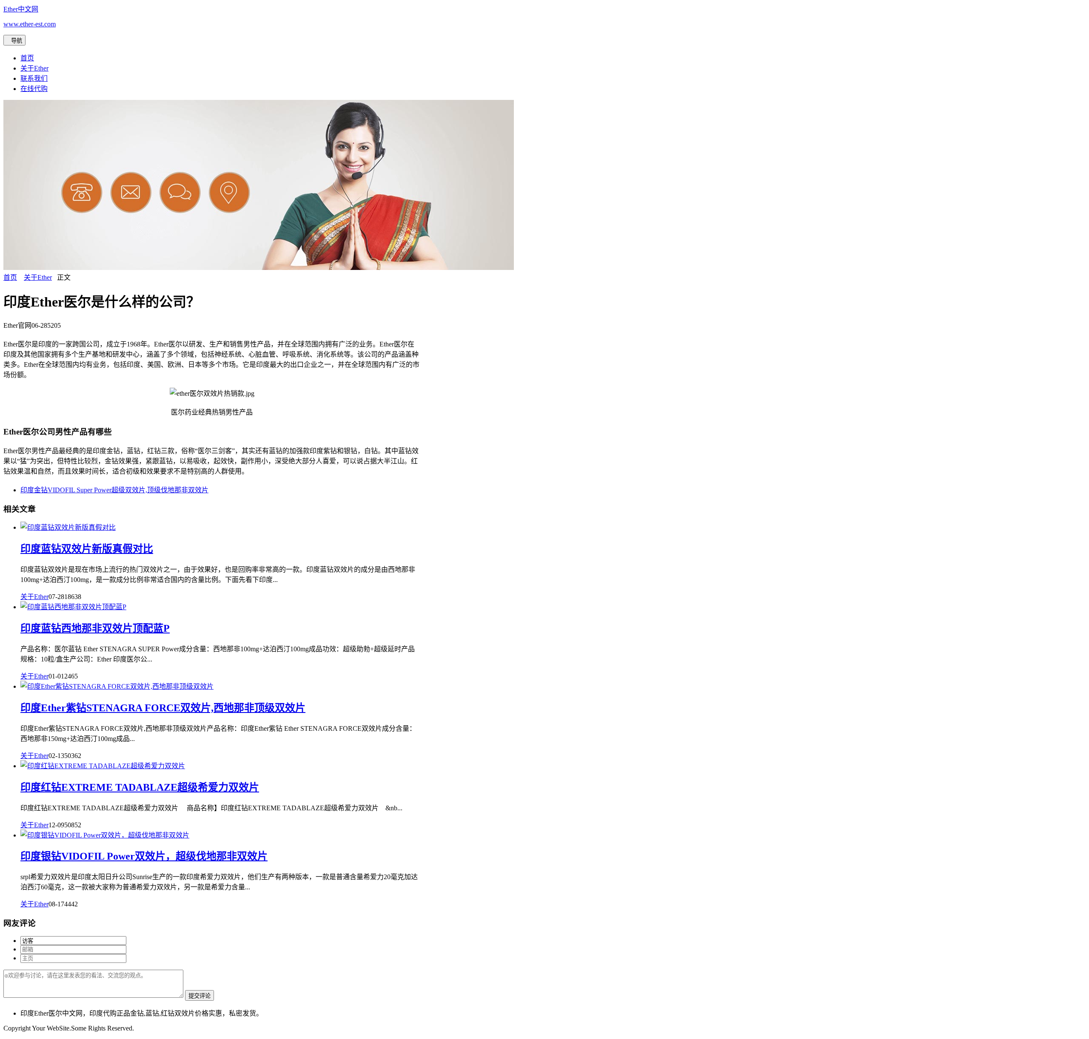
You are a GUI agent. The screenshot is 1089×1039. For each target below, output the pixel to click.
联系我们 (34, 78)
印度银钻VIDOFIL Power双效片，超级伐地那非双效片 (144, 856)
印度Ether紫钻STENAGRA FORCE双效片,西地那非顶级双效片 (162, 707)
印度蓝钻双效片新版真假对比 (86, 548)
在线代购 (34, 88)
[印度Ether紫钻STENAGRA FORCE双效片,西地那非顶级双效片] (117, 686)
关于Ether (34, 68)
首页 (27, 58)
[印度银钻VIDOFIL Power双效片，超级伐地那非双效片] (104, 835)
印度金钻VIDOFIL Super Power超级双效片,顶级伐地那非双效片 (114, 490)
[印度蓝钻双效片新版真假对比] (68, 527)
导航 (14, 40)
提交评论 (199, 996)
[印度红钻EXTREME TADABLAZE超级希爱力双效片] (102, 765)
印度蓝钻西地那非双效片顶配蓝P (95, 628)
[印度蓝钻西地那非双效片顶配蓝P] (73, 606)
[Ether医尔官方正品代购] (258, 267)
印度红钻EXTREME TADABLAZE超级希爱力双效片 (139, 787)
